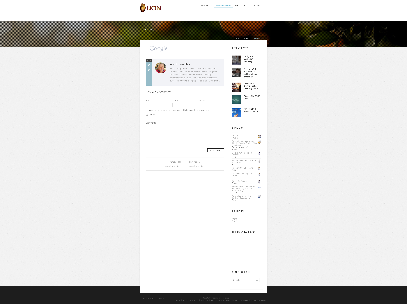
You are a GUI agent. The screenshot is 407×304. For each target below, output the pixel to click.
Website (202, 100)
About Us (242, 5)
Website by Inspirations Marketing (215, 298)
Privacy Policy (231, 300)
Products (209, 5)
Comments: (151, 123)
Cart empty (257, 5)
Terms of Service (217, 300)
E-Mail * (175, 100)
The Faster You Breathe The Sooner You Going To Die (252, 86)
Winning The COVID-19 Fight (252, 97)
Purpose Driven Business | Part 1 (251, 110)
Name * (149, 100)
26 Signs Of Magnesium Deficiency (249, 59)
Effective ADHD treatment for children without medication (250, 73)
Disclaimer (244, 300)
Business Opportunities (223, 5)
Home (177, 300)
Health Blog (193, 300)
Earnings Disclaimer (258, 300)
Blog (236, 5)
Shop (203, 5)
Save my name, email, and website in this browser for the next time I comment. (179, 112)
